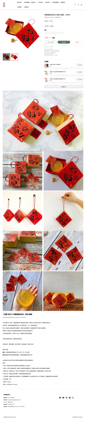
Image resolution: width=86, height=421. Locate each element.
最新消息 (47, 2)
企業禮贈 (19, 7)
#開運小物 (46, 17)
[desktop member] (78, 4)
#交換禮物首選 (58, 17)
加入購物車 (79, 65)
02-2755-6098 (11, 397)
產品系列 (33, 2)
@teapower (10, 402)
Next (38, 33)
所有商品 (40, 2)
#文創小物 (52, 17)
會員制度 (26, 7)
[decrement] (45, 33)
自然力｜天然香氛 (49, 26)
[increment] (62, 33)
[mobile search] (75, 4)
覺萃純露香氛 (56, 2)
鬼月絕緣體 (27, 2)
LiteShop (81, 417)
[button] (81, 4)
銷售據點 (63, 2)
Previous (5, 33)
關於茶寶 (19, 2)
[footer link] (60, 397)
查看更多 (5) (64, 86)
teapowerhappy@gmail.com (14, 399)
